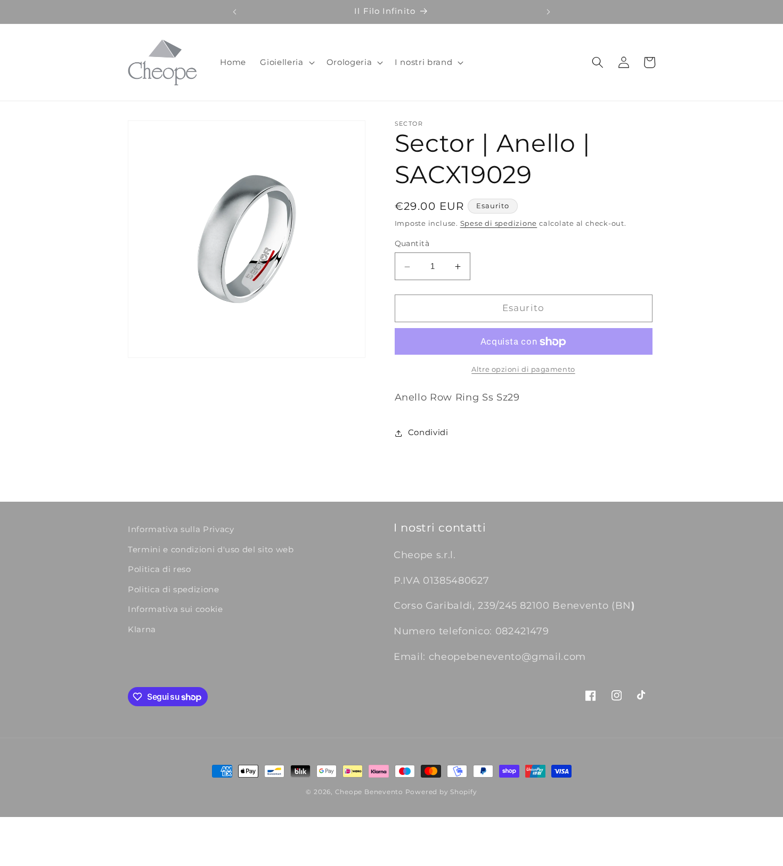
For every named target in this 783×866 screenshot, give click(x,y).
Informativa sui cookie (175, 609)
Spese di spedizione (498, 223)
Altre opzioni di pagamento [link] (523, 369)
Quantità (412, 244)
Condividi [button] (428, 433)
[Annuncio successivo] (548, 11)
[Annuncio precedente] (234, 11)
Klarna (142, 629)
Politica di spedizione (173, 589)
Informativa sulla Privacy (181, 529)
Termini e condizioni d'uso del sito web (211, 549)
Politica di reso (159, 569)
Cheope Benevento (369, 792)
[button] (286, 62)
